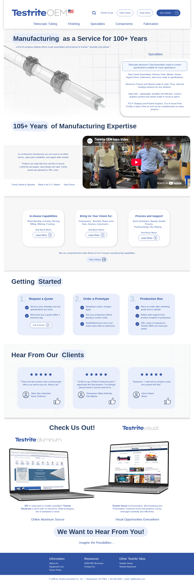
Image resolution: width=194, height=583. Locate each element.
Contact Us (89, 566)
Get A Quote (39, 325)
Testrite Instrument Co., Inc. (71, 579)
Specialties (97, 23)
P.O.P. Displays (135, 103)
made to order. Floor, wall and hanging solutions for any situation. (155, 85)
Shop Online (145, 13)
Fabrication (151, 23)
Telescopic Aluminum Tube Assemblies (146, 64)
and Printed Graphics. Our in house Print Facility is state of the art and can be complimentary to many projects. (155, 106)
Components (124, 23)
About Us (53, 563)
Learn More (41, 235)
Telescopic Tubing (45, 23)
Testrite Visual (106, 13)
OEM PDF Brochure (93, 563)
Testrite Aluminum (127, 566)
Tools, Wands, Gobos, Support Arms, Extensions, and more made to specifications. (155, 75)
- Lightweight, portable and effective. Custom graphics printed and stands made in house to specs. (154, 95)
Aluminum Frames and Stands (140, 84)
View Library (95, 259)
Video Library (125, 13)
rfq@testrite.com (137, 579)
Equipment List (56, 566)
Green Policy (55, 570)
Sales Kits (133, 94)
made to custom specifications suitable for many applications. (154, 66)
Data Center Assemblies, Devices (144, 74)
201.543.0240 (116, 579)
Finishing (74, 23)
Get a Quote (165, 13)
